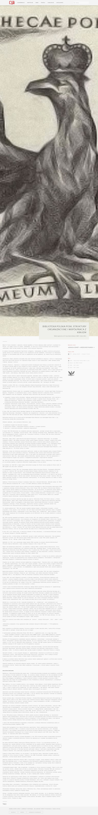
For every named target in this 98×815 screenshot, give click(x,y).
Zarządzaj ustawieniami (35, 812)
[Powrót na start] (12, 2)
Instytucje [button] (30, 2)
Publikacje (51, 2)
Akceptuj (13, 812)
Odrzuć (22, 812)
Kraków (80, 362)
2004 (77, 362)
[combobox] (81, 2)
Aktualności (59, 2)
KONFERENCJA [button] (21, 2)
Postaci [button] (43, 2)
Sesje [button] (37, 2)
